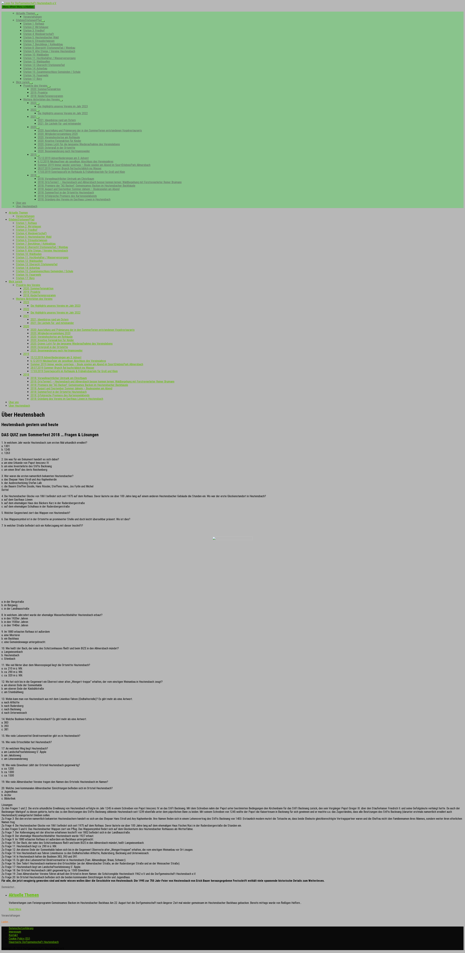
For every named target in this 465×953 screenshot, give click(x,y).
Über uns (21, 203)
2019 (33, 154)
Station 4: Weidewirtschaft (38, 34)
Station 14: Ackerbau (35, 68)
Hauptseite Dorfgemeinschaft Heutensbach (34, 942)
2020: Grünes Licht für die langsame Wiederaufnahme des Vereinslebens (79, 144)
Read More (15, 909)
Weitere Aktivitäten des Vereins (41, 99)
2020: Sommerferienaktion (46, 89)
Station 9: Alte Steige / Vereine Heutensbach (49, 51)
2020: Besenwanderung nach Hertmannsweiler (64, 151)
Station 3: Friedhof (34, 30)
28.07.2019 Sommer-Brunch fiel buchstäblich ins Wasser (70, 168)
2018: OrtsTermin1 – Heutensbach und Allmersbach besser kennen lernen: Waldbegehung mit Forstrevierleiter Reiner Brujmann (110, 182)
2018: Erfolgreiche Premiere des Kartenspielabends (67, 196)
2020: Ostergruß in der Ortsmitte (56, 147)
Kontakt (13, 935)
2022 (33, 110)
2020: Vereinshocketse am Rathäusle (59, 137)
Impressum (15, 931)
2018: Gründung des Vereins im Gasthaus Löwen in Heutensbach (74, 199)
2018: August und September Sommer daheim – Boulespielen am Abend (79, 189)
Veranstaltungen (32, 17)
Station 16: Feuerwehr (35, 75)
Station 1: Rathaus (33, 23)
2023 (33, 103)
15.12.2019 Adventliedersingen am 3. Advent (63, 158)
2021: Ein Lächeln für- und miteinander (59, 123)
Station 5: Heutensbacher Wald (41, 37)
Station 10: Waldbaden (36, 54)
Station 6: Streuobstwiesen (38, 41)
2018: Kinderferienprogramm (47, 96)
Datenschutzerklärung (21, 928)
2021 (33, 116)
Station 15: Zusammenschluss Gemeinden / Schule (51, 72)
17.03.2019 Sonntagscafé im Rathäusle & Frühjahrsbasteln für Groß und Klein (81, 172)
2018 (33, 175)
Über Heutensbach (26, 206)
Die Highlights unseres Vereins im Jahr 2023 (63, 106)
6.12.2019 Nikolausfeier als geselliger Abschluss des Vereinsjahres (75, 161)
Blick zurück (23, 82)
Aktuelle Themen (25, 13)
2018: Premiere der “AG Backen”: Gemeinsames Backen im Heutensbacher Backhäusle (86, 185)
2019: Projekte (39, 92)
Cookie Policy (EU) (19, 938)
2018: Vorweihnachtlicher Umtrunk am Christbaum (66, 178)
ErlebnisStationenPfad (29, 20)
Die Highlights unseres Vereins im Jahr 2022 (63, 113)
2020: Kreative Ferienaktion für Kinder (59, 141)
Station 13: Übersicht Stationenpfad (44, 65)
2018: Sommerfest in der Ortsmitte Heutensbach (66, 192)
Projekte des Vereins (35, 85)
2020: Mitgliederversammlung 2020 (58, 134)
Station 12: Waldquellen (36, 61)
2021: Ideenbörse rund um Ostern (57, 120)
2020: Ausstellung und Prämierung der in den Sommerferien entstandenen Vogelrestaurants (90, 130)
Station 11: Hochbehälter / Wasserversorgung (49, 58)
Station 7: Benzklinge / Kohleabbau (43, 44)
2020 (33, 127)
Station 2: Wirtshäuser (35, 27)
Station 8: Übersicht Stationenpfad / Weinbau (49, 48)
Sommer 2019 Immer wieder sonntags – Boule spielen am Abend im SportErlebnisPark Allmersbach (94, 165)
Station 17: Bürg (32, 79)
